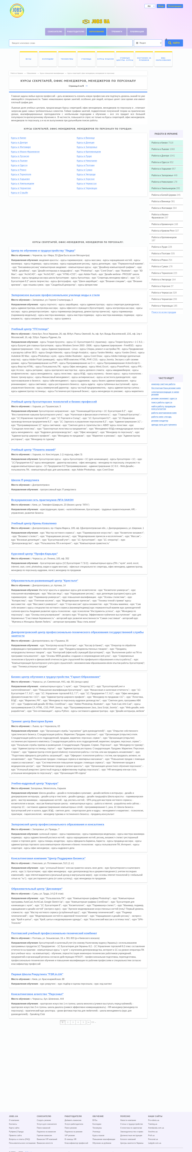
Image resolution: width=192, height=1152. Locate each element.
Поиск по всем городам (164, 312)
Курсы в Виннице (86, 138)
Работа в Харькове (162, 169)
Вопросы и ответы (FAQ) (19, 1139)
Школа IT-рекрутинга (25, 480)
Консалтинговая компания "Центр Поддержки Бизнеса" (48, 858)
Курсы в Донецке (85, 142)
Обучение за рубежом (101, 1143)
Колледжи (96, 1124)
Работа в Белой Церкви (164, 195)
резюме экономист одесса (164, 398)
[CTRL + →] (89, 1022)
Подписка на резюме (73, 1132)
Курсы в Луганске (20, 156)
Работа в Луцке (160, 247)
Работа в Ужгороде (162, 279)
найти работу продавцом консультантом (163, 407)
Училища (96, 1132)
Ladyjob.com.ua (154, 1143)
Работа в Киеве (160, 143)
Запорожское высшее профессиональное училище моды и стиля (55, 295)
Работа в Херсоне (161, 286)
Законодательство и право (131, 1132)
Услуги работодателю (74, 1124)
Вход (161, 6)
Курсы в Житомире (21, 147)
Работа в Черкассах (162, 292)
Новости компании (128, 1120)
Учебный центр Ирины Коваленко (34, 523)
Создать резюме (44, 1120)
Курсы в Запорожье (87, 147)
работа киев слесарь (161, 417)
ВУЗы (94, 1120)
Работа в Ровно (160, 260)
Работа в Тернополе (162, 273)
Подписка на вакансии (46, 1132)
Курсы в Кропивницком (89, 152)
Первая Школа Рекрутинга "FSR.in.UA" (37, 974)
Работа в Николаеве (162, 182)
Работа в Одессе (161, 162)
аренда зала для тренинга (164, 424)
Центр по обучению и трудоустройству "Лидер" (43, 250)
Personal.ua (153, 1139)
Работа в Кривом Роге (163, 231)
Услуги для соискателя (47, 1124)
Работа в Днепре (161, 155)
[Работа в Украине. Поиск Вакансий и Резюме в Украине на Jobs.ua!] (16, 10)
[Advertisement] (78, 218)
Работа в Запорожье (163, 175)
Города (20, 1132)
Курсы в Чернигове (21, 188)
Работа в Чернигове (162, 299)
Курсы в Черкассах (87, 183)
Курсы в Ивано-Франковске (25, 152)
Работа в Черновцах (162, 306)
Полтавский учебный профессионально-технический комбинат (54, 933)
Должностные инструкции (131, 1136)
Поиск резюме (71, 1128)
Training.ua (152, 1124)
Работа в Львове (161, 149)
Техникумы (97, 1128)
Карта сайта (14, 1128)
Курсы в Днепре (19, 142)
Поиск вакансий (43, 1128)
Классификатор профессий (76, 1143)
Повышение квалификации (103, 1139)
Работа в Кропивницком (164, 237)
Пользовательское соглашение (22, 1143)
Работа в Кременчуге (163, 224)
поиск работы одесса (161, 402)
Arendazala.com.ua (156, 1128)
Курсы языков (98, 1136)
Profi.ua (151, 1136)
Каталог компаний (128, 1139)
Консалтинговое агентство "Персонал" (37, 994)
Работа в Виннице (161, 201)
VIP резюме (70, 1136)
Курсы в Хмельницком (22, 183)
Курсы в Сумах (84, 170)
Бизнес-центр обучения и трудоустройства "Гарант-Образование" (55, 676)
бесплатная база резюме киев (166, 388)
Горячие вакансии (44, 1136)
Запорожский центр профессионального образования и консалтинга (57, 824)
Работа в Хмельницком (164, 188)
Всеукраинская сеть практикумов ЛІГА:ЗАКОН (42, 499)
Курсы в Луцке (84, 156)
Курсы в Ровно (18, 170)
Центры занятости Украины (131, 1143)
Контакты (13, 1124)
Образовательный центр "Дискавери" (37, 888)
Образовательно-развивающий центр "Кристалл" (44, 580)
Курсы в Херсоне (86, 179)
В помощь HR (70, 1139)
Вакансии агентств (45, 1143)
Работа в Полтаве (161, 253)
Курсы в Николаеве (87, 161)
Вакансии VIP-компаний (47, 1139)
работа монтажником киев (164, 413)
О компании (14, 1120)
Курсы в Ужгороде (86, 174)
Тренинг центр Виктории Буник (32, 721)
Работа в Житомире (162, 208)
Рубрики (12, 1132)
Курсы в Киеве (18, 138)
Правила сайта (15, 1136)
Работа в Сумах (160, 266)
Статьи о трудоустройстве (131, 1124)
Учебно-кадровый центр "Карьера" (34, 783)
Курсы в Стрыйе (19, 193)
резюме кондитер (159, 420)
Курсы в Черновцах (87, 188)
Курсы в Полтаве (86, 165)
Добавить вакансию (73, 1120)
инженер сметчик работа (163, 384)
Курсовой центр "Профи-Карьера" (34, 553)
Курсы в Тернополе (21, 174)
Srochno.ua (152, 1132)
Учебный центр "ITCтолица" (30, 329)
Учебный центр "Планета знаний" (33, 449)
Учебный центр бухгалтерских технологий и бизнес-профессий (54, 401)
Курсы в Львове (19, 161)
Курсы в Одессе (19, 165)
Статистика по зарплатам (131, 1128)
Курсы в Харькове (20, 179)
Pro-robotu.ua (153, 1120)
